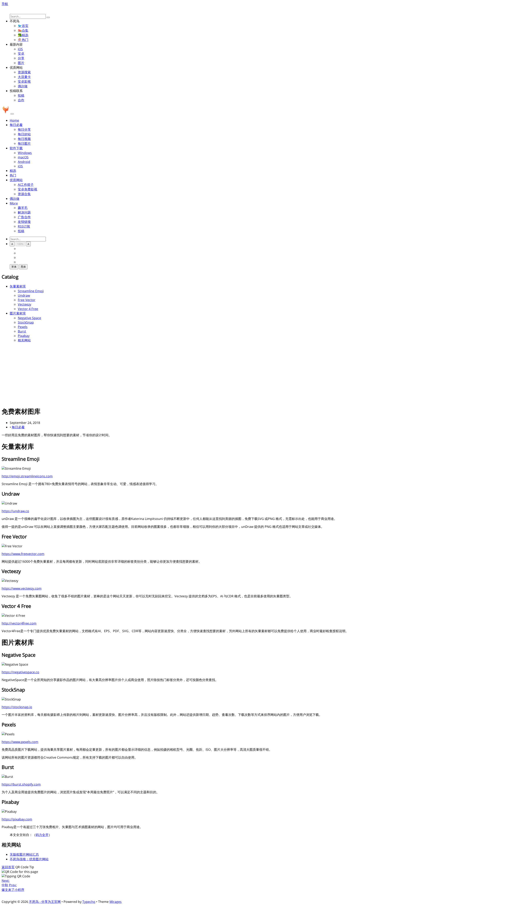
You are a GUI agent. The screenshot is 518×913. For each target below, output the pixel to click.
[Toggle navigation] (12, 113)
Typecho (88, 901)
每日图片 (24, 143)
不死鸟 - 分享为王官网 (45, 901)
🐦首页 (23, 26)
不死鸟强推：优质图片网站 (29, 859)
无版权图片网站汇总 (24, 854)
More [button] (14, 203)
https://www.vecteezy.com (21, 588)
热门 (13, 175)
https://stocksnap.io (17, 707)
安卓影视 (24, 81)
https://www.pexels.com (20, 742)
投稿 (21, 95)
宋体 (14, 266)
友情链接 (24, 221)
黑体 (23, 266)
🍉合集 (23, 30)
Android (24, 161)
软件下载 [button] (16, 148)
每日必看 (18, 427)
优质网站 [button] (16, 180)
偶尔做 (23, 86)
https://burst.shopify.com (21, 784)
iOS (20, 49)
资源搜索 (24, 72)
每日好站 (24, 134)
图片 (21, 63)
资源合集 (24, 194)
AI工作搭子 (26, 184)
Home (14, 120)
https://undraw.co (15, 511)
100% (20, 244)
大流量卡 (24, 77)
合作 (21, 100)
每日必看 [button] (16, 125)
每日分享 (24, 129)
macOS (23, 157)
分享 (21, 58)
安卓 (21, 53)
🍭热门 (23, 39)
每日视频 (24, 139)
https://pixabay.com (17, 819)
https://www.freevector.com (23, 554)
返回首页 (8, 867)
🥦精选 (23, 35)
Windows (25, 153)
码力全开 (42, 835)
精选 (13, 170)
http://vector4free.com (19, 623)
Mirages (115, 901)
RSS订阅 (24, 226)
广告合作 (24, 217)
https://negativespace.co (20, 672)
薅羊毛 (23, 207)
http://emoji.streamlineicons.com (27, 476)
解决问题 (24, 212)
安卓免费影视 (27, 189)
